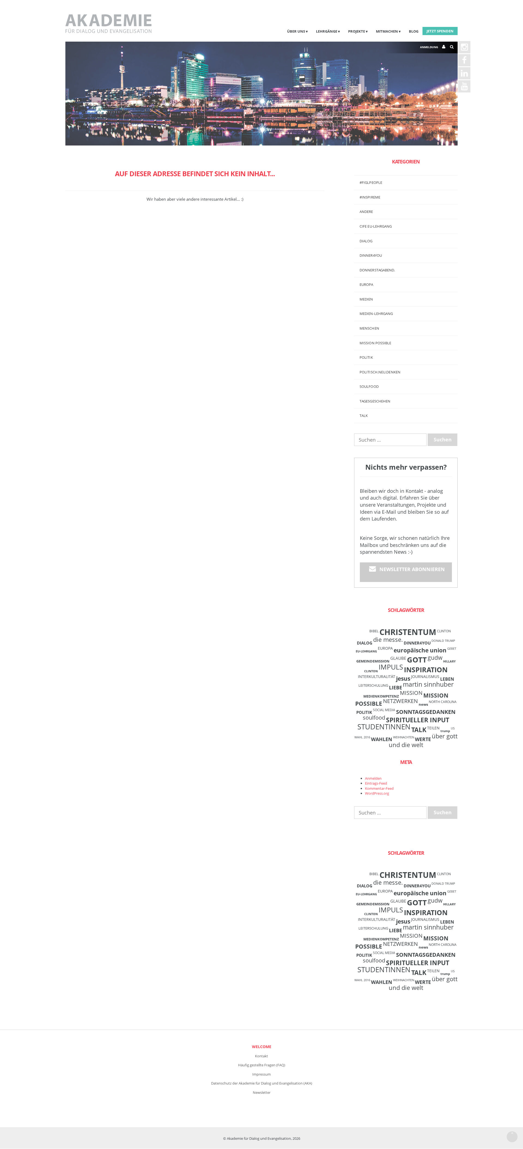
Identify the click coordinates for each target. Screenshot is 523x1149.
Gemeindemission (373, 661)
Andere (366, 211)
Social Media (384, 710)
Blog (413, 31)
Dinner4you (371, 255)
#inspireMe (370, 197)
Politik (366, 357)
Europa (366, 284)
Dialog (366, 241)
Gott (417, 660)
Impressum (261, 1074)
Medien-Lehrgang (376, 313)
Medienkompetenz (381, 696)
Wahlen (381, 739)
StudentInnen (384, 727)
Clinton (444, 631)
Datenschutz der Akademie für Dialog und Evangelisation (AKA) (261, 1083)
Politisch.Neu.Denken (380, 372)
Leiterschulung (373, 685)
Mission (411, 692)
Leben (447, 679)
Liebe (395, 687)
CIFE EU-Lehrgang (376, 226)
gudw (435, 657)
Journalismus (425, 676)
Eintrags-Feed (376, 783)
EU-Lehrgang (366, 651)
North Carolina (443, 701)
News (423, 704)
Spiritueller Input (417, 720)
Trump (445, 731)
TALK (364, 415)
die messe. (388, 639)
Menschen (369, 328)
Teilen (433, 727)
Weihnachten (403, 737)
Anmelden (373, 778)
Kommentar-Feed (379, 788)
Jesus (403, 678)
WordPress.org (377, 793)
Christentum (407, 632)
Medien (366, 299)
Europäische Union (420, 650)
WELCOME (261, 1046)
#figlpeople (371, 182)
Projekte (356, 31)
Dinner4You (417, 643)
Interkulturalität (376, 676)
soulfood (374, 717)
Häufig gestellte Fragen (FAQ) (261, 1065)
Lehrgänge (326, 31)
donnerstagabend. (377, 270)
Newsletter (261, 1092)
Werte (423, 739)
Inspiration (426, 669)
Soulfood (369, 386)
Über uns (296, 31)
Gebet (451, 649)
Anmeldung (429, 47)
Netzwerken (400, 701)
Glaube (398, 658)
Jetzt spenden (440, 31)
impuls (391, 666)
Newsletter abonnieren (412, 569)
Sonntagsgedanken (425, 712)
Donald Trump (443, 641)
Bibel (374, 630)
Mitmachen (387, 31)
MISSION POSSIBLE (375, 342)
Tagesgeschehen (375, 401)
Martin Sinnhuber (428, 684)
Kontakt (261, 1056)
